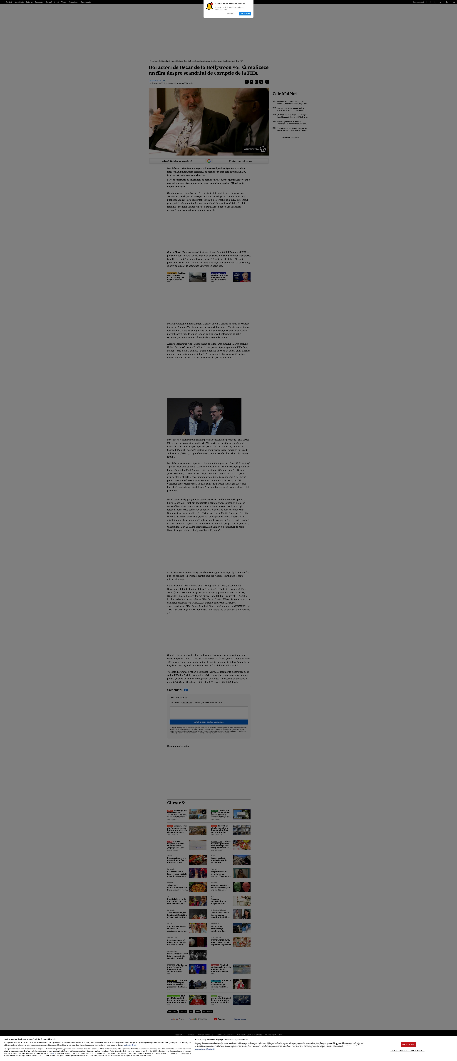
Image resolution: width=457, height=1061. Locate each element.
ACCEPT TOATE (408, 1044)
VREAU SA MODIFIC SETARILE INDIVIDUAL (407, 1050)
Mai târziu (231, 13)
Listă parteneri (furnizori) (204, 1049)
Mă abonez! (245, 13)
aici (53, 1053)
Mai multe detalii (130, 1045)
